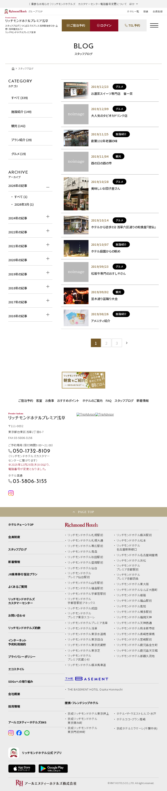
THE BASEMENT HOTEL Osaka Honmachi (95, 689)
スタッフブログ (124, 400)
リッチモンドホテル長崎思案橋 (136, 634)
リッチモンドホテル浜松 (131, 561)
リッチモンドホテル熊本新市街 (136, 628)
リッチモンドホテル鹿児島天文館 (137, 651)
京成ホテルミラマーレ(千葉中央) (137, 728)
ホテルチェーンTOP (20, 525)
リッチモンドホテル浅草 (82, 628)
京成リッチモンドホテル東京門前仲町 (82, 730)
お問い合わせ (16, 615)
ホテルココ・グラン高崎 (131, 719)
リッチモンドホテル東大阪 (133, 584)
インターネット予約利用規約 (17, 642)
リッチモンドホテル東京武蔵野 (87, 645)
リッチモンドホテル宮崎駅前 (134, 639)
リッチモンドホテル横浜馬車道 (87, 665)
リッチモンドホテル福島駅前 (85, 588)
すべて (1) (20, 196)
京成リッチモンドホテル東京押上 (88, 714)
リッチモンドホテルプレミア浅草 (88, 623)
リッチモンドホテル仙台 (82, 568)
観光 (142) (18, 126)
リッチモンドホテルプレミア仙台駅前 (79, 575)
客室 (39, 400)
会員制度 (158, 11)
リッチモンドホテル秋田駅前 (85, 557)
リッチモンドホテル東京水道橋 (87, 634)
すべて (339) (19, 97)
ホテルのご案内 (92, 400)
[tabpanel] (83, 380)
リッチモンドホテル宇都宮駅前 (87, 594)
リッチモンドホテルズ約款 (24, 628)
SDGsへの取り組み (20, 682)
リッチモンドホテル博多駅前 (134, 612)
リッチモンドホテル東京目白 (85, 639)
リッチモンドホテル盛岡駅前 (85, 562)
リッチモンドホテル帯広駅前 (85, 546)
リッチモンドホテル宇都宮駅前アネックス (81, 601)
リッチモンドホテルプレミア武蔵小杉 (79, 657)
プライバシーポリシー (21, 657)
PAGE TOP (86, 512)
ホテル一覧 (133, 11)
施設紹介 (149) (21, 111)
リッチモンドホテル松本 (131, 540)
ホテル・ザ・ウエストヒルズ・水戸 (136, 714)
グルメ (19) (18, 154)
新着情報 (143, 400)
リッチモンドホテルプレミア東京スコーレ (81, 615)
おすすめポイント (68, 400)
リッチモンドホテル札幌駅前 (85, 535)
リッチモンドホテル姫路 (131, 595)
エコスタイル (16, 669)
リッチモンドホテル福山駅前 (134, 601)
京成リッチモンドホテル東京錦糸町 (82, 721)
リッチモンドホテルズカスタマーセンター (21, 601)
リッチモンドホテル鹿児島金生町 (137, 645)
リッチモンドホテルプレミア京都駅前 (128, 567)
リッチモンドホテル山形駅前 (85, 583)
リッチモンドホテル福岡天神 (134, 617)
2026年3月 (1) (24, 204)
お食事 (49, 400)
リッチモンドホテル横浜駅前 (134, 535)
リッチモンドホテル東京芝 (84, 651)
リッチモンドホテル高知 (131, 606)
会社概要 (14, 694)
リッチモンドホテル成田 (82, 608)
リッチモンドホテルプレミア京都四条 (128, 577)
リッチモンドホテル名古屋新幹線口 (128, 547)
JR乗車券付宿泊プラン (22, 574)
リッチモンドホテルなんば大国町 (137, 590)
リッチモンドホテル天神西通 (134, 623)
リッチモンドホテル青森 (82, 552)
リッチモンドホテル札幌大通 (85, 540)
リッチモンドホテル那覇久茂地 (136, 656)
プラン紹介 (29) (21, 140)
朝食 (145, 11)
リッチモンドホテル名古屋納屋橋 (137, 555)
